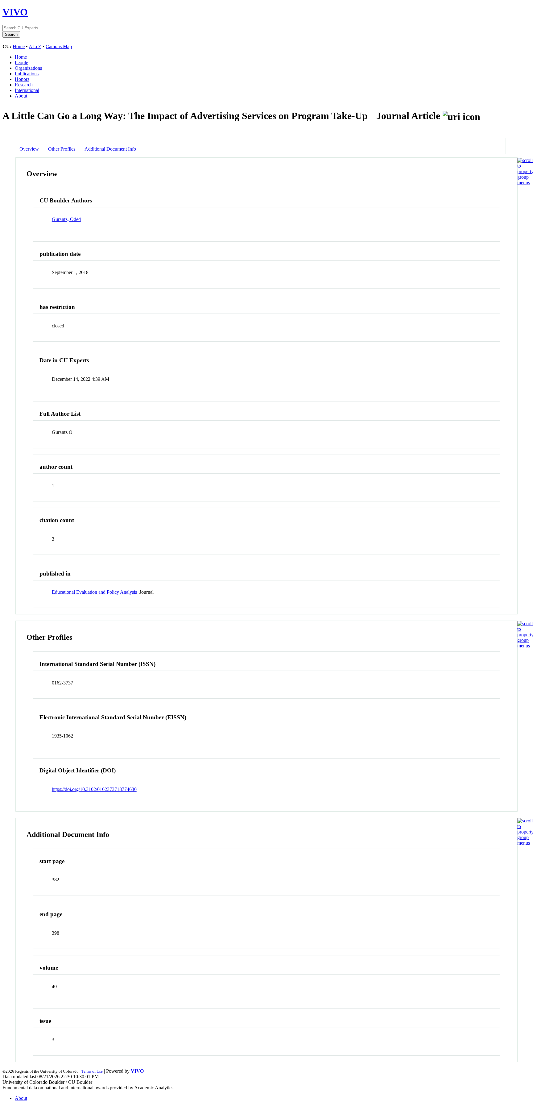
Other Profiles (61, 149)
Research (24, 84)
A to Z (35, 46)
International (27, 90)
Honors (22, 79)
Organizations (28, 68)
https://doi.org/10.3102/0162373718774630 (94, 789)
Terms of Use (92, 1071)
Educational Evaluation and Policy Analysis (94, 592)
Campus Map (59, 46)
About (21, 95)
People (21, 62)
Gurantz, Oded (66, 219)
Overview (29, 149)
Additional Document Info (110, 149)
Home (19, 46)
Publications (27, 73)
